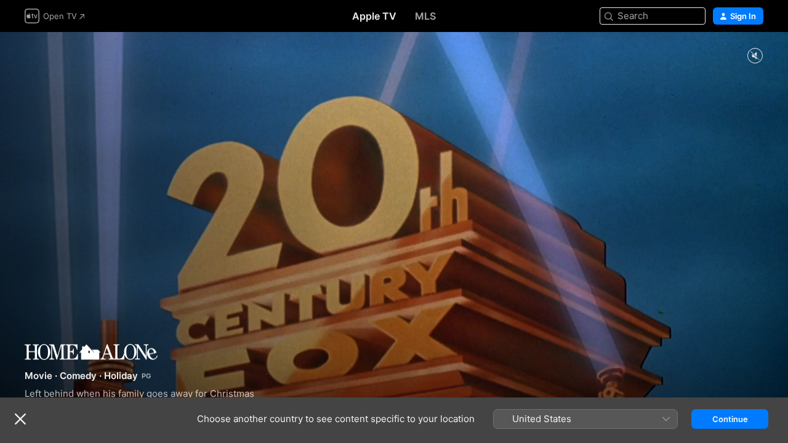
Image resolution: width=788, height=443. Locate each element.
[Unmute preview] (754, 56)
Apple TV (374, 16)
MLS (425, 16)
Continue (730, 419)
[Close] (20, 419)
